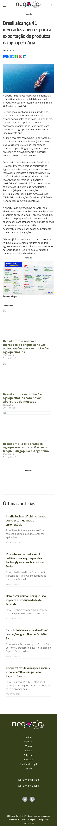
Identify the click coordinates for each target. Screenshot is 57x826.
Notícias (28, 737)
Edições (28, 750)
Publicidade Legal (28, 764)
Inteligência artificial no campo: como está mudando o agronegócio (26, 520)
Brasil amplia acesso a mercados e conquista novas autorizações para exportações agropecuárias (26, 346)
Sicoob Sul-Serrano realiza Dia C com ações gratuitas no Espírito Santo (27, 634)
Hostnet (30, 823)
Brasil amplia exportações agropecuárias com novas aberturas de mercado (23, 398)
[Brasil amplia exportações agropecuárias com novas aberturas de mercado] (27, 376)
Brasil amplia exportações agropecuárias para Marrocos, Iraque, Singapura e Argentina (26, 447)
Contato (28, 768)
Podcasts (28, 759)
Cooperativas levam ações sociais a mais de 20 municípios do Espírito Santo (28, 672)
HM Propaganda (30, 819)
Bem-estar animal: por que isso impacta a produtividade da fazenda (26, 600)
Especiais (28, 741)
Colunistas (28, 755)
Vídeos (28, 746)
